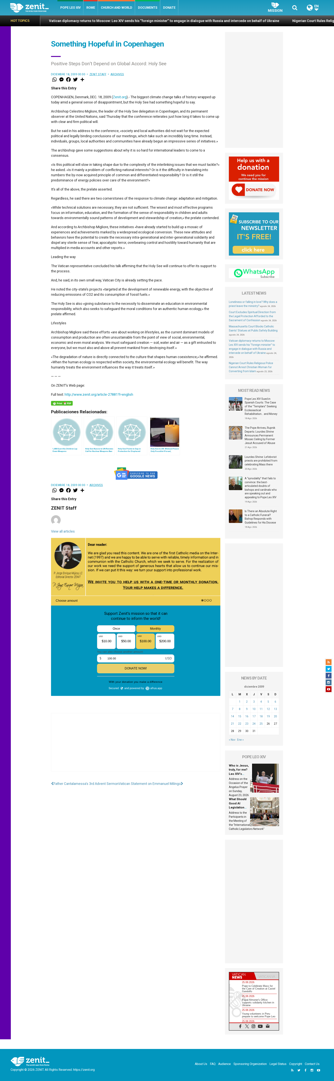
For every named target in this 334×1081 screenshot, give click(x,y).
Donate (169, 7)
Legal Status (277, 1064)
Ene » (240, 739)
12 (268, 709)
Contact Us (312, 1064)
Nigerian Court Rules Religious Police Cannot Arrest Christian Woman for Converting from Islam (251, 367)
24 (254, 723)
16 (246, 716)
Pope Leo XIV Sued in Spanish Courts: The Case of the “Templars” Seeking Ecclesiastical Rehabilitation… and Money (261, 406)
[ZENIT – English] (33, 7)
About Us (201, 1064)
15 (239, 716)
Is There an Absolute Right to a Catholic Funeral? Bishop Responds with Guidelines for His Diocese (261, 517)
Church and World (116, 7)
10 (254, 709)
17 (254, 716)
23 (246, 723)
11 (261, 709)
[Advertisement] (135, 746)
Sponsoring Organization (250, 1064)
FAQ (213, 1064)
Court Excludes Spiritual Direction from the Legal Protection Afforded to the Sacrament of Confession (252, 316)
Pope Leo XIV (70, 7)
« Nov (232, 739)
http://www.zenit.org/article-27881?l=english (99, 394)
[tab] (241, 975)
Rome (90, 7)
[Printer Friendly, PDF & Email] (62, 403)
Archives (117, 74)
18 (261, 716)
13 (275, 709)
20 (275, 716)
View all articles (63, 531)
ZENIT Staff (98, 74)
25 (261, 723)
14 (232, 716)
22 (239, 723)
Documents (147, 7)
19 (268, 716)
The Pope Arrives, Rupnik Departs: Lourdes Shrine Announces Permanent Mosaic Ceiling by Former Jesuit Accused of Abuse (260, 435)
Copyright (295, 1064)
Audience (224, 1064)
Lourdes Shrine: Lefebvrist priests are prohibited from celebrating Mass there (261, 460)
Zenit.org (120, 97)
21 (232, 723)
